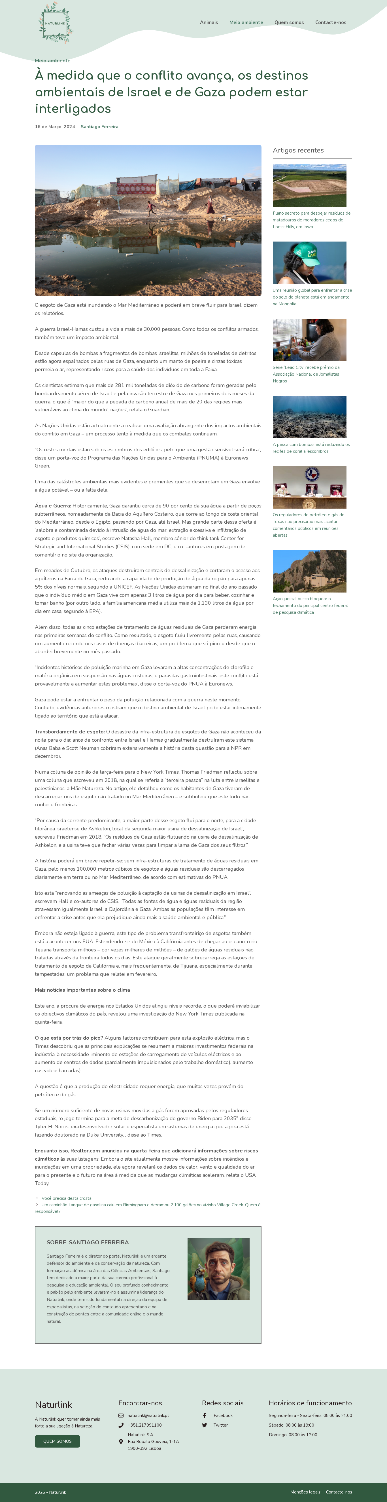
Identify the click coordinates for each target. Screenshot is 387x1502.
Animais (209, 22)
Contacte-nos (330, 22)
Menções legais (305, 1492)
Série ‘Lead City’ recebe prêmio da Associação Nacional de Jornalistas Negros (306, 374)
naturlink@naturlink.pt (148, 1415)
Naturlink (57, 1492)
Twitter (221, 1425)
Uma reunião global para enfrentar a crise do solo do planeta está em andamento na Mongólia (312, 297)
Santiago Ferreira (99, 127)
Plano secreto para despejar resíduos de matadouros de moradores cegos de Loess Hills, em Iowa (312, 220)
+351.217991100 (145, 1425)
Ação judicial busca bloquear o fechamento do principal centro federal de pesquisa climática (310, 605)
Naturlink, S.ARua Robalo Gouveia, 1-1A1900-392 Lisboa (153, 1441)
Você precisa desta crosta (67, 1198)
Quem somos (289, 22)
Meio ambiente (246, 22)
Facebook (223, 1415)
